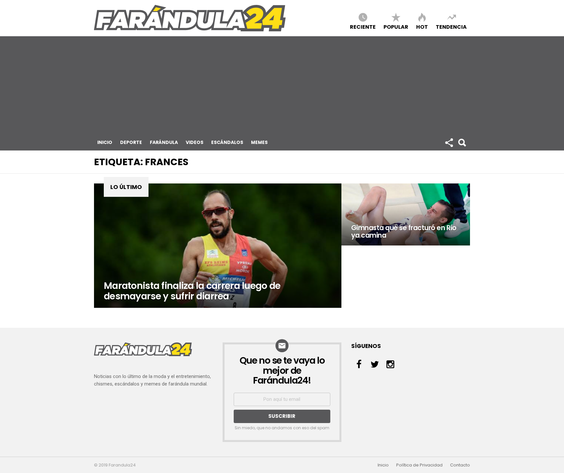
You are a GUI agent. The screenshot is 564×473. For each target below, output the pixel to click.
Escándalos (227, 142)
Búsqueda (462, 142)
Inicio (104, 142)
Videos (194, 142)
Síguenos (449, 142)
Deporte (131, 142)
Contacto (460, 465)
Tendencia (451, 26)
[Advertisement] (282, 85)
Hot (422, 26)
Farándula (164, 142)
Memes (259, 142)
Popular (396, 26)
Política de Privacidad (419, 465)
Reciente (363, 26)
